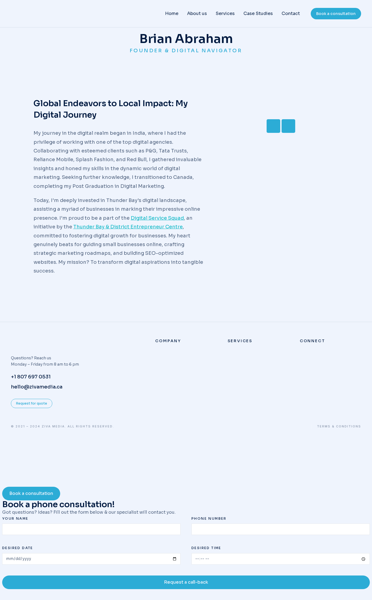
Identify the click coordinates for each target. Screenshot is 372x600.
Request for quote (31, 403)
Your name (15, 518)
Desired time (206, 548)
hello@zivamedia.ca (36, 387)
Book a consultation (336, 13)
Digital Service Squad (157, 218)
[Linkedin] (288, 126)
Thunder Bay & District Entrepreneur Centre (128, 227)
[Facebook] (273, 126)
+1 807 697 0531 (31, 377)
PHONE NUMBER (209, 518)
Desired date (17, 548)
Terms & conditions (339, 426)
